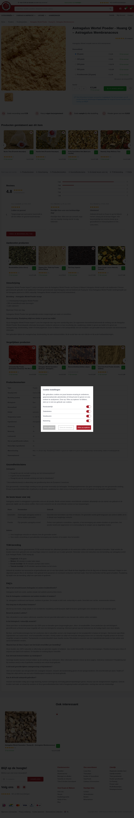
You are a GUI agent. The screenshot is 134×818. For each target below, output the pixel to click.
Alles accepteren (84, 427)
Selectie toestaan (66, 427)
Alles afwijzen (49, 427)
